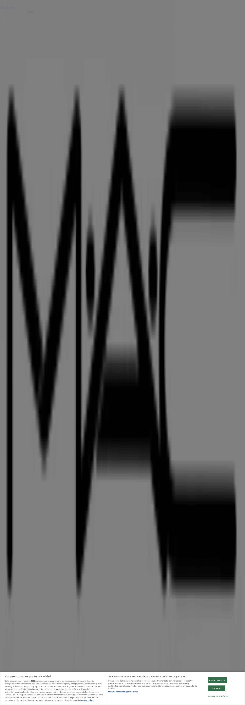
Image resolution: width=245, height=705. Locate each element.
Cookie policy (87, 700)
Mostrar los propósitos (218, 696)
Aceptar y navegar (217, 680)
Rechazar (216, 688)
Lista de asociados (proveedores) (123, 691)
